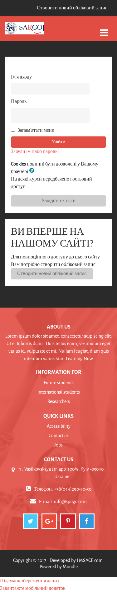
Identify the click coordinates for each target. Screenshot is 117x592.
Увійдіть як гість (58, 200)
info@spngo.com (70, 501)
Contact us (59, 435)
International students (58, 392)
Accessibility (59, 426)
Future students (59, 382)
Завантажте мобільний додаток (33, 588)
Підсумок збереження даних (30, 580)
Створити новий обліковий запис (72, 7)
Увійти (58, 141)
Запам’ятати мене (35, 130)
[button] (33, 171)
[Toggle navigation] (104, 29)
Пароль (19, 101)
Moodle (70, 566)
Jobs (58, 444)
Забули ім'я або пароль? (35, 151)
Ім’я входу (21, 77)
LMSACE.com (90, 560)
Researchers (58, 401)
